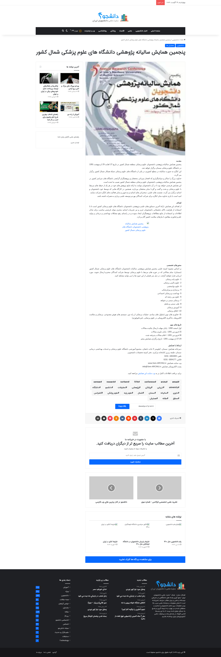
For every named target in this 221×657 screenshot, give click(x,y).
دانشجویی (175, 40)
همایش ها (170, 45)
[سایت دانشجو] (110, 16)
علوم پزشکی (113, 393)
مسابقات (65, 636)
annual (175, 382)
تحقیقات (122, 387)
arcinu (163, 382)
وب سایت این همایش (146, 373)
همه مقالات (64, 599)
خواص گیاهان (64, 603)
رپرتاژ (66, 616)
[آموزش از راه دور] (69, 106)
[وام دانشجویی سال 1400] (167, 531)
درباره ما (39, 652)
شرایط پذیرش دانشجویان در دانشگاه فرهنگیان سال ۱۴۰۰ (136, 542)
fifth (136, 382)
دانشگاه (95, 387)
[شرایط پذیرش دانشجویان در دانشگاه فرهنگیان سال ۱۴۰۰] (135, 531)
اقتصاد (121, 31)
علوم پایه (128, 393)
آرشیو (55, 652)
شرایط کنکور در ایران (110, 541)
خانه (182, 40)
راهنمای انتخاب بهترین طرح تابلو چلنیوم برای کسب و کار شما (50, 117)
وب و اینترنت (89, 31)
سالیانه (164, 393)
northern (124, 382)
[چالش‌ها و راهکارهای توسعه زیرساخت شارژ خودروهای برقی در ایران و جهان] (49, 78)
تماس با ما (47, 652)
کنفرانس (97, 393)
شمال (140, 393)
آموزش (66, 587)
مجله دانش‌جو (63, 628)
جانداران (66, 608)
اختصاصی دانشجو (62, 620)
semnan (97, 382)
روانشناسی (102, 31)
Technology (64, 640)
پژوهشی (135, 387)
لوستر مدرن (75, 143)
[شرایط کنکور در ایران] (103, 531)
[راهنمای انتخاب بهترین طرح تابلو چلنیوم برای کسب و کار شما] (49, 106)
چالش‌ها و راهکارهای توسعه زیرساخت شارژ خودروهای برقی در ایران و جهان (49, 90)
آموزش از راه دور (73, 114)
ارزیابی (160, 387)
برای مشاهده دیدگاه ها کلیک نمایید (135, 559)
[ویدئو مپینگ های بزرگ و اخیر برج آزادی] (69, 78)
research (110, 382)
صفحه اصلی (155, 31)
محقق (175, 398)
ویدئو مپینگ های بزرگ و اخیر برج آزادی (70, 87)
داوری (175, 393)
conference (150, 382)
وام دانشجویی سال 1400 (172, 541)
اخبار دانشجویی (141, 31)
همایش (153, 398)
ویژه (67, 591)
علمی (130, 31)
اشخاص (66, 624)
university (173, 387)
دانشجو (108, 387)
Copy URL (122, 406)
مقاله (165, 398)
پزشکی (113, 31)
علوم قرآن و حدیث (62, 632)
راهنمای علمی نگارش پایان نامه (68, 137)
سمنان (151, 393)
